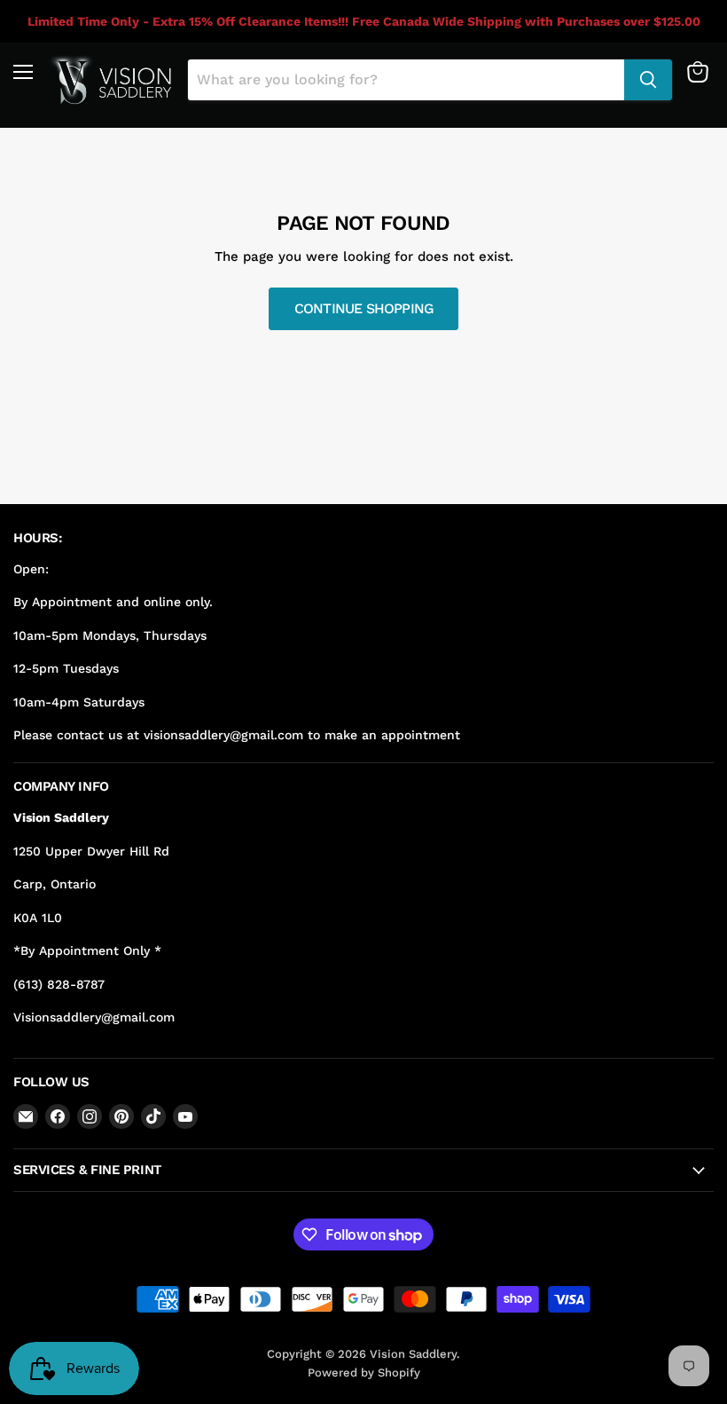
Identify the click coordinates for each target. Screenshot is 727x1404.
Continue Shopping (364, 308)
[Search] (648, 79)
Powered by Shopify (364, 1372)
